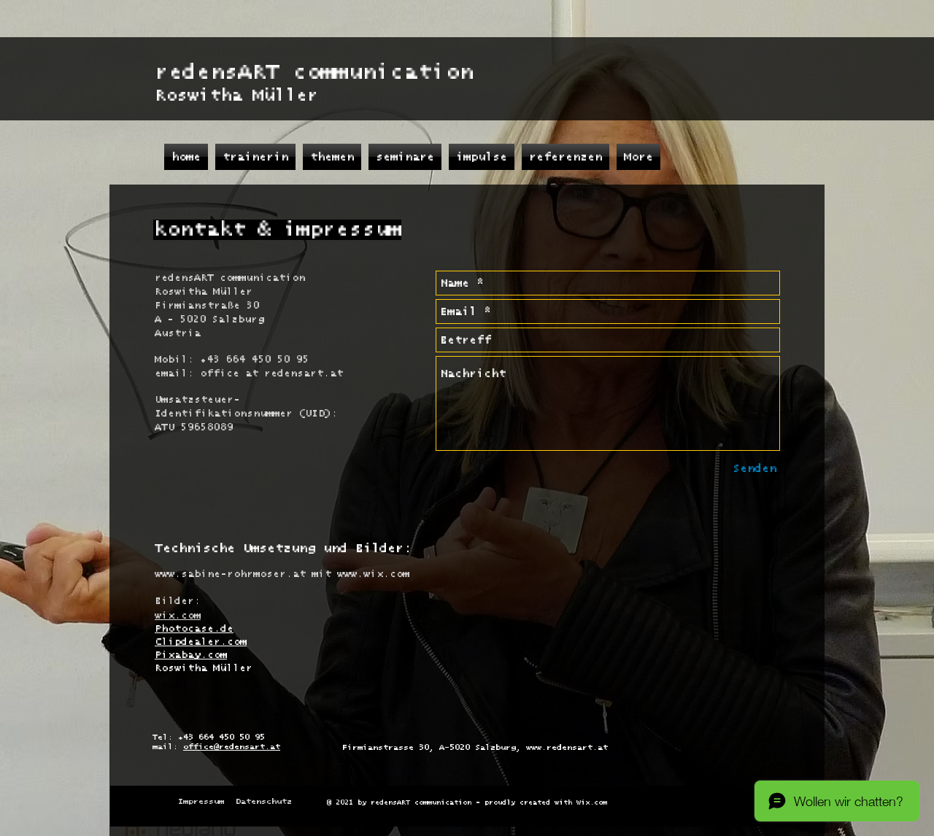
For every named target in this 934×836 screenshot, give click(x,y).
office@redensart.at (231, 747)
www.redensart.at (567, 747)
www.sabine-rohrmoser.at (230, 574)
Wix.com (591, 802)
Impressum (201, 801)
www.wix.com (373, 574)
